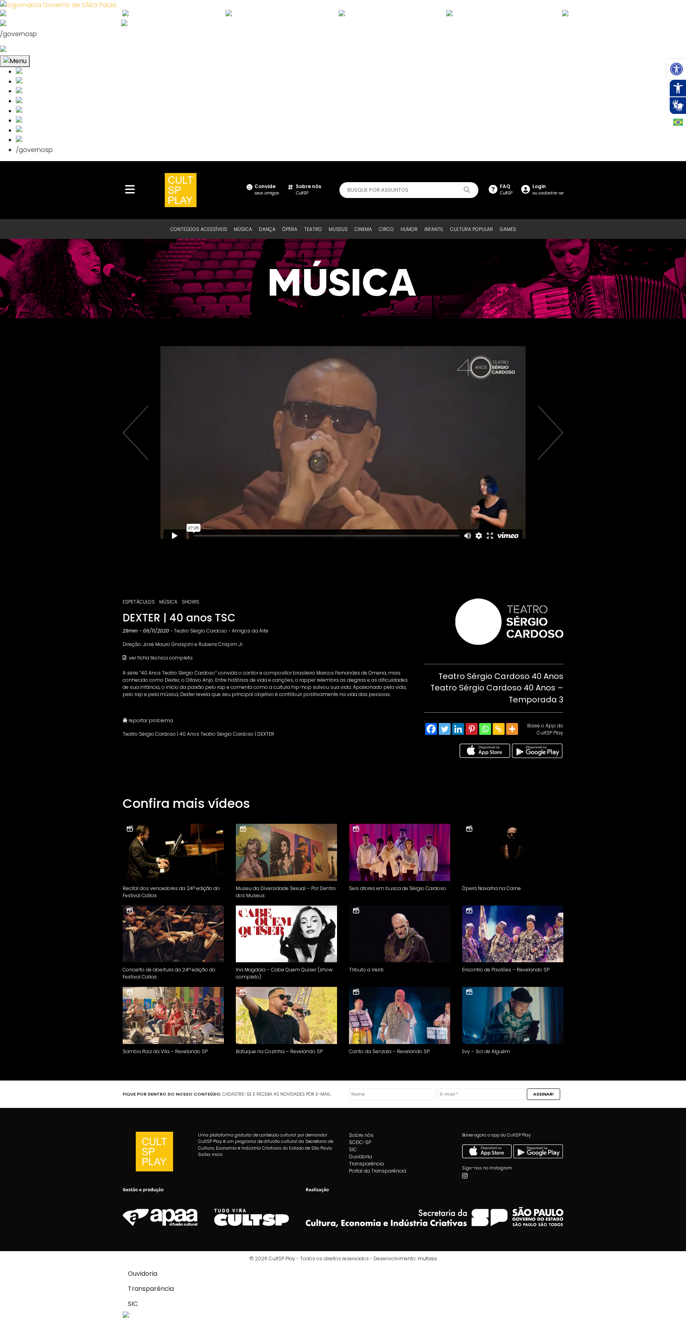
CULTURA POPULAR (471, 229)
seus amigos (266, 189)
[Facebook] (431, 729)
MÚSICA (243, 229)
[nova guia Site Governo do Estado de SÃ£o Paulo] (58, 4)
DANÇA (267, 229)
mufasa (427, 1258)
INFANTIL (433, 229)
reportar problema (150, 720)
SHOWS (190, 601)
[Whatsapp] (485, 729)
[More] (512, 729)
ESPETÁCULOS (139, 601)
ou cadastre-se (547, 189)
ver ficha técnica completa (160, 657)
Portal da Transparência (377, 1170)
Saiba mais (210, 1154)
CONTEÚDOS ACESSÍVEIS (198, 229)
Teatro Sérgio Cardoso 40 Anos (500, 676)
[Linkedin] (458, 729)
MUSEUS (338, 229)
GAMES (508, 229)
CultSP (308, 189)
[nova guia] (33, 49)
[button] (676, 69)
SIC (353, 1149)
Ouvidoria (360, 1156)
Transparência (366, 1163)
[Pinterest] (472, 729)
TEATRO (313, 229)
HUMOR (409, 229)
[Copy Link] (499, 729)
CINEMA (363, 229)
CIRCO (386, 229)
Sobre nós (361, 1135)
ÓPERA (289, 229)
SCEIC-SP (360, 1142)
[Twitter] (445, 729)
